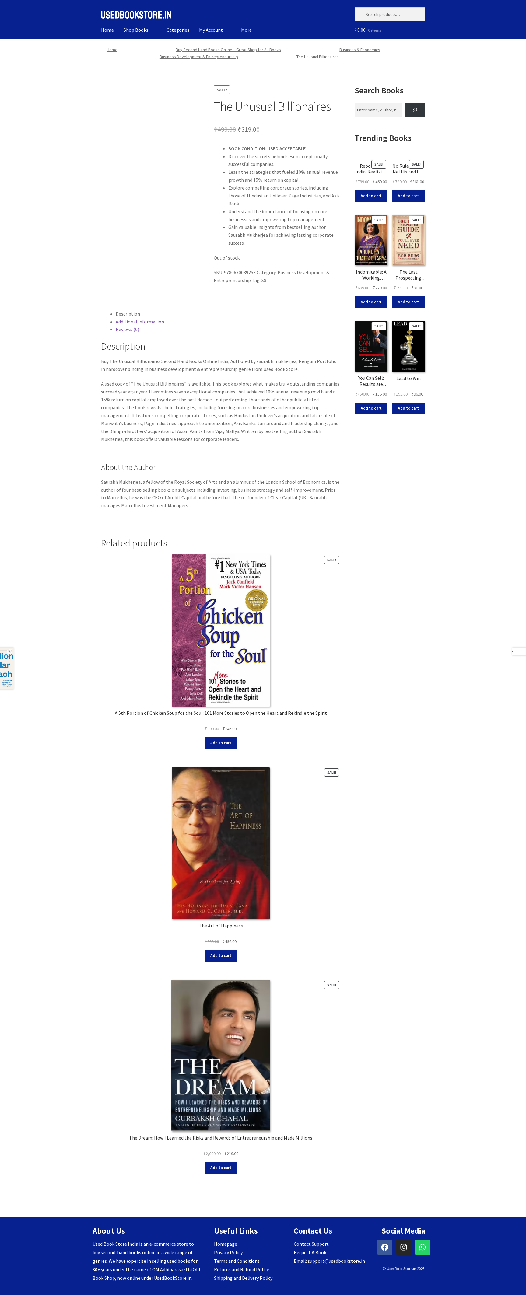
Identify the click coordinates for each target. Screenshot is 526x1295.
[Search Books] (415, 110)
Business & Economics (359, 49)
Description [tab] (128, 314)
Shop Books (136, 30)
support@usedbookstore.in (336, 1261)
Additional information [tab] (140, 322)
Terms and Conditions (237, 1261)
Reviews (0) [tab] (127, 329)
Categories (178, 30)
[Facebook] (384, 1247)
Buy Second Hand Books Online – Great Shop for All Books (228, 49)
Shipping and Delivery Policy (243, 1278)
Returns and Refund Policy (241, 1269)
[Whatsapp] (422, 1247)
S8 (263, 280)
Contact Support (311, 1244)
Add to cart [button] (220, 742)
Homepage (225, 1244)
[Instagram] (403, 1247)
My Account (211, 30)
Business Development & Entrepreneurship (199, 56)
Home (107, 30)
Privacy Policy (228, 1252)
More (246, 30)
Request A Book (310, 1252)
